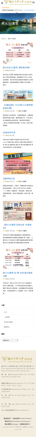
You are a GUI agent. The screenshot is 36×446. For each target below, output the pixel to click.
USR (5, 312)
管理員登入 (7, 418)
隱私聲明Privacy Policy (22, 418)
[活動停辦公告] (18, 163)
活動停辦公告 (9, 179)
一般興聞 (7, 317)
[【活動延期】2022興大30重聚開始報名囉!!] (18, 95)
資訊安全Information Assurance (17, 421)
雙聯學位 (7, 327)
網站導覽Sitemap (11, 424)
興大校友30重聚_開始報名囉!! (16, 67)
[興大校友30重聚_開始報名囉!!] (18, 53)
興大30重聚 (23, 111)
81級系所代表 (9, 132)
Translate (31, 10)
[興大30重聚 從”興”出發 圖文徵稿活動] (18, 258)
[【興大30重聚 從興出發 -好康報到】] (18, 211)
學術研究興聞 (8, 322)
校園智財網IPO (25, 424)
